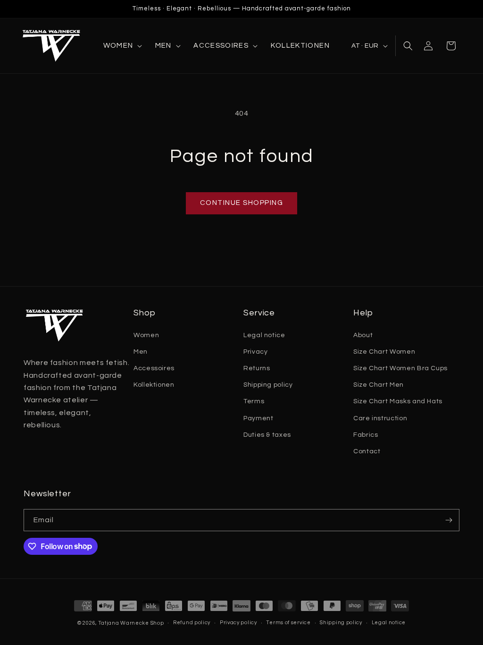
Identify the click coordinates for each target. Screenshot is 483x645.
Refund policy (191, 622)
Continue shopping (241, 202)
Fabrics (365, 435)
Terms (253, 401)
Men (140, 351)
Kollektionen (154, 385)
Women (146, 335)
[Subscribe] (448, 520)
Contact (366, 451)
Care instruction (380, 418)
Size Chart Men (378, 385)
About (363, 335)
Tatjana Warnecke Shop (131, 623)
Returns (256, 368)
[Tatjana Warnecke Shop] (54, 46)
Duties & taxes (267, 435)
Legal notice (264, 335)
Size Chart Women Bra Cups (400, 368)
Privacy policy (238, 622)
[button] (122, 45)
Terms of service (288, 622)
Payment (258, 418)
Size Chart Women (384, 351)
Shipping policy (268, 385)
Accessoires (154, 368)
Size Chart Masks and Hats (397, 401)
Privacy (255, 351)
